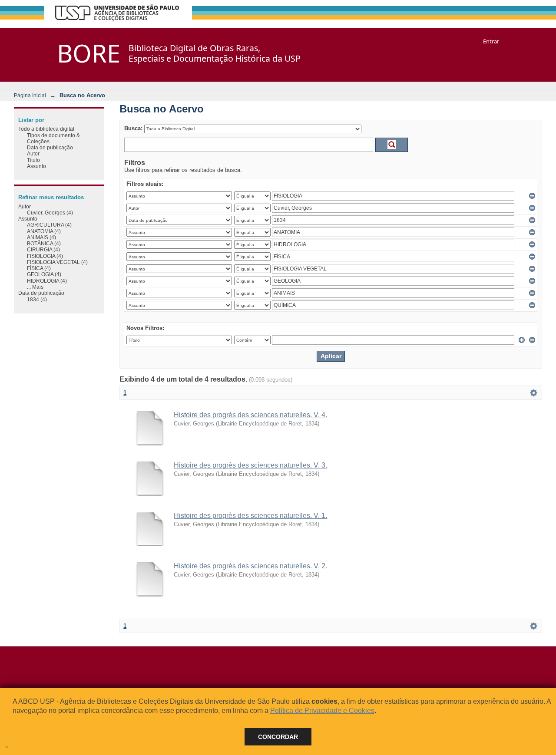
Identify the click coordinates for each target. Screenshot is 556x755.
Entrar (491, 41)
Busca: (133, 128)
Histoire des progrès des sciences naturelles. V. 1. (250, 515)
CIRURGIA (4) (43, 249)
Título (33, 160)
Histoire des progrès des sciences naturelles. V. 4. (250, 415)
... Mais (35, 287)
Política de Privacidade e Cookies (322, 710)
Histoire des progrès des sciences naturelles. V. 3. (250, 465)
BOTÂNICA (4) (44, 243)
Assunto (36, 166)
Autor (33, 153)
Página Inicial (30, 95)
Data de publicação (50, 147)
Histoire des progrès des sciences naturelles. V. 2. (250, 566)
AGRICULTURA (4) (49, 224)
